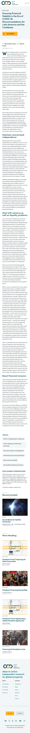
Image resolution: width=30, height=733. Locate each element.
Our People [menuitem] (5, 690)
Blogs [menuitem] (16, 687)
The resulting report (12, 122)
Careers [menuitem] (17, 698)
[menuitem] (25, 3)
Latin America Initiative (10, 460)
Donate (20, 713)
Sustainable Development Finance (13, 465)
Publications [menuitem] (18, 684)
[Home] (15, 3)
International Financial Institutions (13, 455)
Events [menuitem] (16, 690)
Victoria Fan (5, 592)
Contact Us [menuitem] (5, 692)
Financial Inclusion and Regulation (13, 450)
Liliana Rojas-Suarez (10, 44)
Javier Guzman (6, 563)
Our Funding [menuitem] (5, 684)
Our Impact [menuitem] (5, 687)
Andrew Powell (6, 524)
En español (11, 34)
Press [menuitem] (16, 695)
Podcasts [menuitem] (17, 692)
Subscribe (10, 713)
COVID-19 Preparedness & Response (13, 439)
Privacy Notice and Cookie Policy (15, 727)
